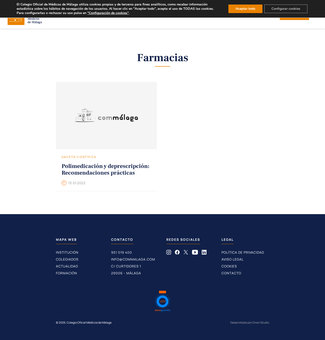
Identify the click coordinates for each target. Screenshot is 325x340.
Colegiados (67, 259)
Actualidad (67, 266)
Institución (67, 252)
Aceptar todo (245, 8)
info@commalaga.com (133, 259)
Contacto (231, 273)
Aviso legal (233, 259)
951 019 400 (121, 252)
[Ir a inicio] (25, 23)
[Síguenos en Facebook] (177, 253)
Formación (66, 273)
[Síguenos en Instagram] (168, 253)
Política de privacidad (243, 252)
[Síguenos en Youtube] (195, 253)
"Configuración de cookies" (108, 13)
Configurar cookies (285, 8)
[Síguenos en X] (185, 253)
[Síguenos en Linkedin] (204, 253)
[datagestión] (162, 302)
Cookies (229, 266)
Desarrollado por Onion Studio (249, 322)
